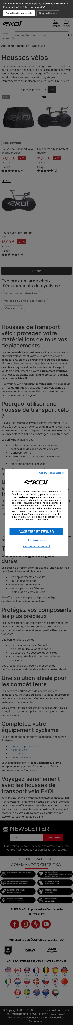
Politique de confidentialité (36, 546)
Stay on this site (48, 13)
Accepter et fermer (36, 531)
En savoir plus (36, 539)
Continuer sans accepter (51, 472)
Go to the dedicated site (19, 13)
